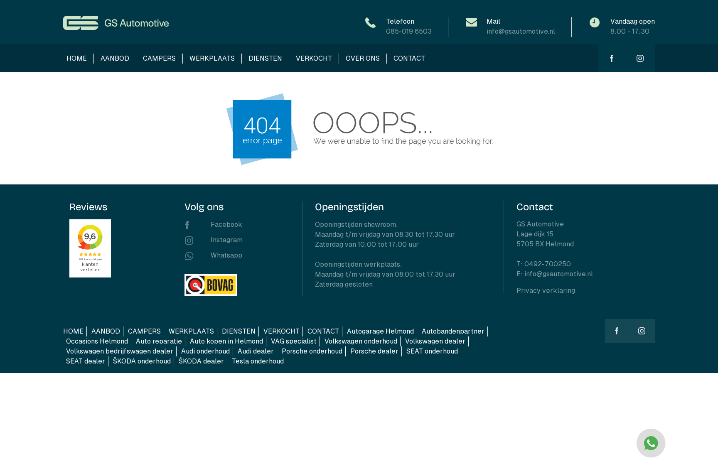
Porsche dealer (374, 351)
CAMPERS (159, 58)
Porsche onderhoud (312, 351)
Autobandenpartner (453, 331)
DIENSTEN (265, 58)
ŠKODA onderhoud (142, 361)
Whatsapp (226, 255)
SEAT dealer (85, 361)
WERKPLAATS (212, 58)
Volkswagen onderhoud (361, 341)
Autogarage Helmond (380, 331)
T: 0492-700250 (543, 264)
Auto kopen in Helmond (226, 341)
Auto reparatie (159, 341)
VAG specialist (294, 341)
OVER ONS (363, 58)
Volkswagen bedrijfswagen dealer (119, 351)
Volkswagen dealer (435, 341)
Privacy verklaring (545, 291)
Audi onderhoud (205, 351)
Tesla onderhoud (258, 361)
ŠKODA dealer (201, 361)
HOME (76, 58)
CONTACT (409, 58)
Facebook (226, 224)
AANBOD (115, 58)
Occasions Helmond (97, 341)
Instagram (227, 240)
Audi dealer (256, 351)
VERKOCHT (314, 58)
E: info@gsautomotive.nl (554, 274)
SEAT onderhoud (432, 351)
